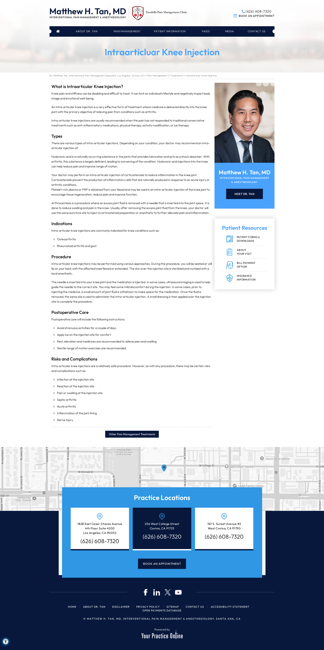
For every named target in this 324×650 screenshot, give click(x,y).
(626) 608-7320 (259, 11)
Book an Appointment (256, 16)
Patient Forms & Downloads (248, 239)
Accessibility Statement (230, 606)
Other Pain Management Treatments (132, 434)
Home (58, 31)
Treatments (176, 75)
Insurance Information (246, 277)
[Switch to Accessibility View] (5, 641)
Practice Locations (162, 497)
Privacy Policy (148, 606)
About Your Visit (244, 251)
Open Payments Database (162, 610)
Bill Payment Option (246, 264)
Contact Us (195, 606)
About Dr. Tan (94, 606)
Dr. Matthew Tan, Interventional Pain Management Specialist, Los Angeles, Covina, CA (97, 75)
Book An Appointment (162, 564)
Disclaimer (121, 606)
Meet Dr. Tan (244, 194)
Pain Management (157, 75)
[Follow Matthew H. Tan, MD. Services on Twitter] (167, 592)
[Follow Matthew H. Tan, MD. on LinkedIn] (156, 592)
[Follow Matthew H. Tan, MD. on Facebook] (145, 592)
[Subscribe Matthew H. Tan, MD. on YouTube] (178, 592)
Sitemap (172, 606)
